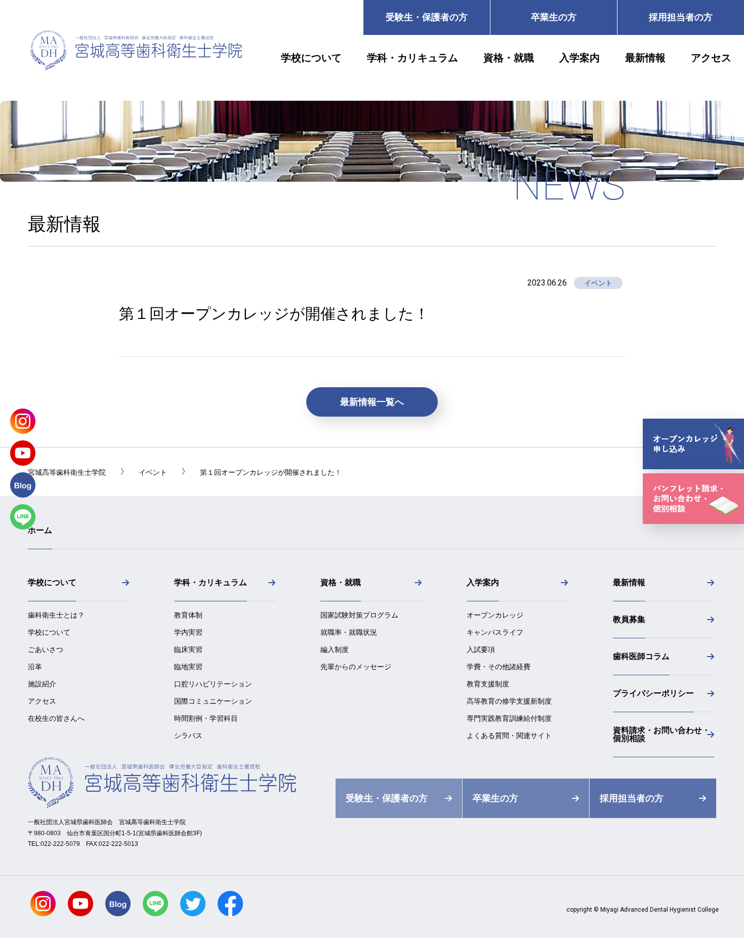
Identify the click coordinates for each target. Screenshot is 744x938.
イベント (598, 283)
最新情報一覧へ (372, 402)
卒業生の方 (553, 17)
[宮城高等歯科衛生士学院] (136, 67)
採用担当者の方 (681, 17)
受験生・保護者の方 (427, 17)
